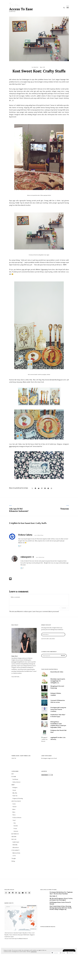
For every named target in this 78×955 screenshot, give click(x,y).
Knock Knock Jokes (57, 672)
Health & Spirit (16, 842)
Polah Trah (15, 795)
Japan (21, 934)
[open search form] (64, 7)
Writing (13, 861)
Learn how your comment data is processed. (45, 611)
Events (14, 804)
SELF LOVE (14, 839)
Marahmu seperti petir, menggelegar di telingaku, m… (58, 680)
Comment (64, 608)
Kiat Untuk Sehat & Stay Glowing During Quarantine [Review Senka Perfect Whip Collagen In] (61, 907)
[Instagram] (12, 892)
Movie (14, 809)
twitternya (53, 444)
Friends (14, 790)
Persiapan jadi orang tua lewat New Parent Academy (58, 709)
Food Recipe (15, 779)
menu (67, 5)
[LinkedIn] (19, 892)
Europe (15, 828)
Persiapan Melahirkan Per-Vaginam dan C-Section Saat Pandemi (61, 892)
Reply (19, 546)
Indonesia (16, 831)
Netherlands (26, 934)
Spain (12, 936)
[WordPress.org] (29, 892)
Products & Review (17, 817)
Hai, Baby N (53, 896)
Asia (15, 823)
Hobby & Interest (16, 782)
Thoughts (14, 858)
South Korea (7, 936)
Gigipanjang (44, 269)
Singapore (32, 934)
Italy (19, 934)
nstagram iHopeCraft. (25, 446)
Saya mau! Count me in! (63, 628)
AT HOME (14, 776)
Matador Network (23, 938)
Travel (14, 820)
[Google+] (26, 892)
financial (14, 806)
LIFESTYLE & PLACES (16, 801)
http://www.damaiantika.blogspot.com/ (54, 380)
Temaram (64, 509)
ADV (13, 774)
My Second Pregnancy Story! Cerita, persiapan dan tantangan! (61, 899)
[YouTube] (22, 892)
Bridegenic (15, 787)
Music (14, 812)
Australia (16, 825)
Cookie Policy (34, 951)
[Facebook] (6, 892)
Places (14, 814)
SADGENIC (14, 836)
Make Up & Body (16, 853)
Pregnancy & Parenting (18, 798)
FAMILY (13, 784)
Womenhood (16, 847)
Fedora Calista (25, 535)
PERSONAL (15, 844)
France (10, 934)
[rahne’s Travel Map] (21, 930)
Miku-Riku (15, 793)
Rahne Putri (36, 67)
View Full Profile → (16, 676)
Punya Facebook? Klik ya (48, 926)
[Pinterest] (16, 892)
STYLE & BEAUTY (15, 850)
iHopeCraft (61, 269)
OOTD (14, 855)
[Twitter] (9, 892)
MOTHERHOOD (15, 834)
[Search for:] (53, 655)
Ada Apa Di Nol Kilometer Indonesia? (18, 510)
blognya (59, 444)
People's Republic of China (24, 933)
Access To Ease (21, 9)
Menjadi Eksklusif (46, 624)
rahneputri (26, 557)
